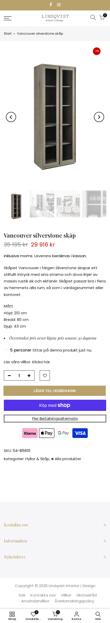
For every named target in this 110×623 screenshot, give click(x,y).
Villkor (66, 595)
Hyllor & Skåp (37, 458)
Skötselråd (86, 595)
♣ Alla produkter (66, 458)
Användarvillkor (35, 601)
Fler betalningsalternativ (55, 418)
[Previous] (11, 117)
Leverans (42, 255)
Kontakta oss (43, 595)
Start (8, 33)
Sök (22, 595)
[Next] (99, 117)
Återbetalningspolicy (74, 601)
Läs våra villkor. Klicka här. (27, 362)
